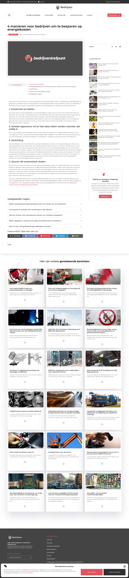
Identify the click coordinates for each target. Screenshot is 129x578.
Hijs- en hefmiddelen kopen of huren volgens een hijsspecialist (108, 123)
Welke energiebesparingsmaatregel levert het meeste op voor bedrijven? (45, 204)
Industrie (13, 34)
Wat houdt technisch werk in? (22, 452)
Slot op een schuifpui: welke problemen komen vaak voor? (109, 77)
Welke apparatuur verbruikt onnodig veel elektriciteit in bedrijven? (45, 221)
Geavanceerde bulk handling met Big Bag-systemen (102, 371)
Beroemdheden (51, 549)
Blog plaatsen (51, 558)
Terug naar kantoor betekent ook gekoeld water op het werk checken (108, 130)
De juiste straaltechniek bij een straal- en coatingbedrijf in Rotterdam (102, 289)
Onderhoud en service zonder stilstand (25, 411)
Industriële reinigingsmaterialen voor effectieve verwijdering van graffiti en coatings (102, 412)
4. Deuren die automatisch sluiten (39, 91)
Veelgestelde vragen (35, 94)
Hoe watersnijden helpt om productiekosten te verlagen (21, 289)
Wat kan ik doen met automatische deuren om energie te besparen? (45, 215)
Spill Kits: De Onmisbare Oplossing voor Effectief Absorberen (64, 330)
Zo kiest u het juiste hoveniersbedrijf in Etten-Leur (109, 149)
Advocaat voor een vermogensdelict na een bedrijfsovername (109, 97)
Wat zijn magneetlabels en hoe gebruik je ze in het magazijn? (64, 289)
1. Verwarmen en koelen (36, 84)
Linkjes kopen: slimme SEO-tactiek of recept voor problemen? (65, 562)
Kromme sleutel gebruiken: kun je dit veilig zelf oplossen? (109, 84)
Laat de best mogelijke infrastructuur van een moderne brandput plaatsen (63, 494)
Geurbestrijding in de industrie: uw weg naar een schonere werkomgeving (26, 494)
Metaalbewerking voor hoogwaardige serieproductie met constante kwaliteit (64, 412)
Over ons (49, 539)
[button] (124, 566)
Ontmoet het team (76, 15)
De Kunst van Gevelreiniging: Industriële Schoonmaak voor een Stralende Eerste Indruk (26, 331)
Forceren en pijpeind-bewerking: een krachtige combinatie (24, 371)
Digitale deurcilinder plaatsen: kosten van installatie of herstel (109, 90)
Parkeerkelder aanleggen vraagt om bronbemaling (108, 103)
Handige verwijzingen (33, 15)
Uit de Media (49, 15)
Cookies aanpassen (114, 572)
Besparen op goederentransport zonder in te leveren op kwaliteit (109, 156)
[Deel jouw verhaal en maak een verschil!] (105, 173)
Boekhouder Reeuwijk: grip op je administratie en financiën (107, 110)
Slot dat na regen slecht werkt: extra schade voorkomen (108, 71)
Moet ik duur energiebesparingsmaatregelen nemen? (45, 226)
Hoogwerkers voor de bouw (59, 452)
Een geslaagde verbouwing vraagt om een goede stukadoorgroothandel (109, 143)
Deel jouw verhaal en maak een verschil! (105, 180)
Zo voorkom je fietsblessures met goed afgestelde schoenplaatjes (109, 136)
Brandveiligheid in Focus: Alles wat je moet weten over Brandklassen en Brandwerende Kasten (102, 331)
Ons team (50, 543)
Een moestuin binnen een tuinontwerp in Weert (109, 117)
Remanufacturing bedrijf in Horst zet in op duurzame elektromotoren (103, 453)
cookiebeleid (29, 573)
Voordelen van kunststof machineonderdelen (97, 494)
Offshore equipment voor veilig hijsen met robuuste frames (63, 371)
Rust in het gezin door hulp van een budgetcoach (108, 64)
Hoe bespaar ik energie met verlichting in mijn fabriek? (45, 209)
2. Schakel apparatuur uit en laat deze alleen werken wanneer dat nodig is (52, 86)
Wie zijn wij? (61, 15)
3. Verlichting (33, 89)
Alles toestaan (91, 572)
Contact (89, 15)
